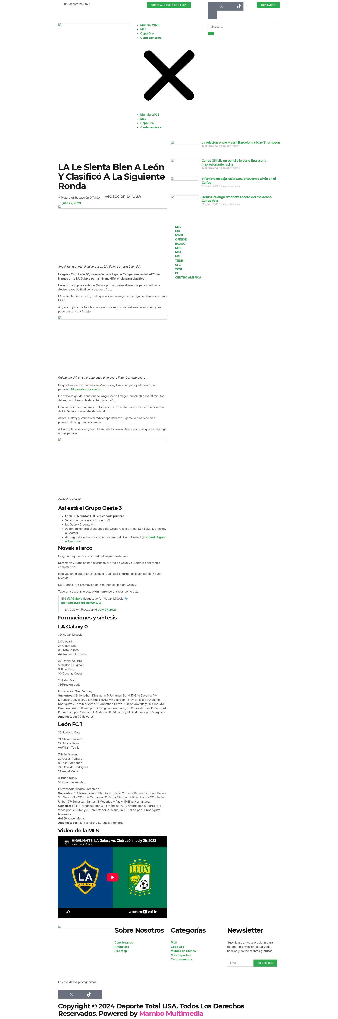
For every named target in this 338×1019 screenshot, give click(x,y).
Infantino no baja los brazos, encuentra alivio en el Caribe (239, 181)
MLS (143, 29)
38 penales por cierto (85, 389)
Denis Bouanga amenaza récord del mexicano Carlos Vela (236, 199)
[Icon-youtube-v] (212, 15)
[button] (169, 76)
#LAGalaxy (74, 598)
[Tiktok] (239, 6)
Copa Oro (147, 33)
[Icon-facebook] (212, 6)
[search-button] (211, 33)
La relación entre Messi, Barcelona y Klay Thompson (241, 142)
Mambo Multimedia (171, 1013)
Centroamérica (151, 37)
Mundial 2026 (149, 25)
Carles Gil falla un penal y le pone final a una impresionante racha (234, 162)
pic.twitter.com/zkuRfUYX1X (81, 603)
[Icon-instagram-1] (230, 6)
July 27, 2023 (107, 609)
